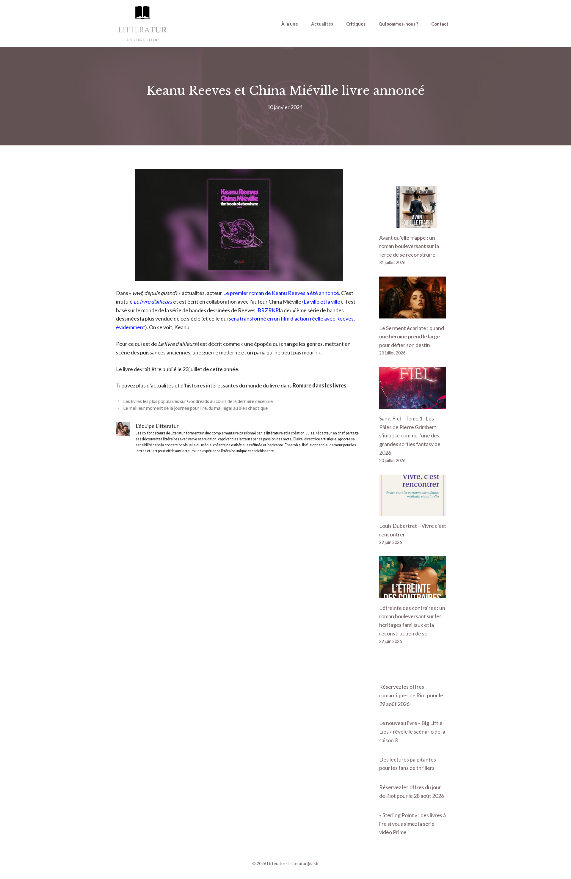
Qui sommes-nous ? (398, 23)
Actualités (322, 23)
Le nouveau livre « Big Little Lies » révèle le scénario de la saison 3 (412, 731)
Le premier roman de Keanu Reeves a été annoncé (281, 293)
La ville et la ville (322, 301)
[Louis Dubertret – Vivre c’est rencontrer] (412, 512)
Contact (439, 23)
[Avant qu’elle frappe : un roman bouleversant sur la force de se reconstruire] (412, 223)
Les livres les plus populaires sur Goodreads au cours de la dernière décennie (198, 401)
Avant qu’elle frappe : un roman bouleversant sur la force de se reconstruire (409, 246)
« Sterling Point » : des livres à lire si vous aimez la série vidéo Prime (412, 824)
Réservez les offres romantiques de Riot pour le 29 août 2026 (411, 695)
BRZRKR (268, 310)
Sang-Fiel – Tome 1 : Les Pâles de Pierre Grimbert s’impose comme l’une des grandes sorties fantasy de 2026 (409, 435)
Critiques (355, 23)
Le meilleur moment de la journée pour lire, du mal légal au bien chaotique (195, 408)
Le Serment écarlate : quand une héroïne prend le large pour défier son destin (411, 337)
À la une (289, 23)
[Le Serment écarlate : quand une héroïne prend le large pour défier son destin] (412, 314)
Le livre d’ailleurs (153, 301)
